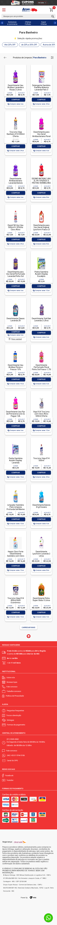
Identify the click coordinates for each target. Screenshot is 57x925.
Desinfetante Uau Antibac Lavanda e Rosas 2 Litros (15, 87)
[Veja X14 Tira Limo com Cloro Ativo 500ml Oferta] (41, 397)
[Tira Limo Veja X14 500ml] (41, 444)
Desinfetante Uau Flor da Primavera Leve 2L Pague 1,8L (15, 414)
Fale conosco (12, 687)
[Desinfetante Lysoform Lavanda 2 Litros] (41, 537)
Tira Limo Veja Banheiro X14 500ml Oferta (15, 134)
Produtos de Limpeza (22, 58)
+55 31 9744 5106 (18, 755)
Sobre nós (11, 677)
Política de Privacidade (15, 696)
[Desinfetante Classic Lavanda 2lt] (15, 304)
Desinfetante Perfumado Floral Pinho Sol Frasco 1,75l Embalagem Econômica (41, 369)
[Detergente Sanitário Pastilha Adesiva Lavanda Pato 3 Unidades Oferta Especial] (41, 71)
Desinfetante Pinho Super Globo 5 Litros (41, 599)
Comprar (15, 100)
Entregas (10, 720)
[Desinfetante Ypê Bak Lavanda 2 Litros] (41, 304)
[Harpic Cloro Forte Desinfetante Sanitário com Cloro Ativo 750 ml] (15, 537)
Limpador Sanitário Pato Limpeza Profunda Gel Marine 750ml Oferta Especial (16, 509)
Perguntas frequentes (15, 710)
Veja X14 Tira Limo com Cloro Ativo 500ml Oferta (41, 414)
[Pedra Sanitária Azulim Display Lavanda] (15, 444)
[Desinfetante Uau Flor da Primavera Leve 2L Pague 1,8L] (15, 397)
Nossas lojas (12, 682)
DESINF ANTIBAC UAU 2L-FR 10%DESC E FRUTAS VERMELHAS (41, 180)
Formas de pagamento (16, 725)
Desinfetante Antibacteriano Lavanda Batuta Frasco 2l (16, 181)
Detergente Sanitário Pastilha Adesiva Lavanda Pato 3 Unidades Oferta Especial (41, 89)
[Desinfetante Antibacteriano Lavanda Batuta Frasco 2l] (15, 164)
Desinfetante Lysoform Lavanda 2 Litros (41, 553)
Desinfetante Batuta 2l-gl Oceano (41, 506)
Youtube (10, 780)
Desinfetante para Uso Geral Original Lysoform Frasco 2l (41, 227)
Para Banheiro (39, 58)
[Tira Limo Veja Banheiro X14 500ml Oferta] (15, 117)
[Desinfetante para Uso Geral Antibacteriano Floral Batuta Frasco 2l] (41, 117)
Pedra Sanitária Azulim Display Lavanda (15, 460)
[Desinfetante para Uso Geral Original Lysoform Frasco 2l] (41, 210)
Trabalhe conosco (14, 691)
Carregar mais (28, 627)
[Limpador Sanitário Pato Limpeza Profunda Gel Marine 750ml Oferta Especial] (15, 490)
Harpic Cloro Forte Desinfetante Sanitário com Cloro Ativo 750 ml (15, 554)
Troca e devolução (13, 715)
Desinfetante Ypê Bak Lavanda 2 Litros (41, 319)
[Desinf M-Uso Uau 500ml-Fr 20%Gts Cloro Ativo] (15, 210)
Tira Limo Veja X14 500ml (41, 459)
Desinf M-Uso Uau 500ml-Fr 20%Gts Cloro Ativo (15, 227)
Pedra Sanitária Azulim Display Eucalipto (41, 274)
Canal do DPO (12, 760)
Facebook (9, 775)
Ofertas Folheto (28, 23)
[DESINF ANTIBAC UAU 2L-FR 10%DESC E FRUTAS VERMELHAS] (41, 164)
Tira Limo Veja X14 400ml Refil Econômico (15, 600)
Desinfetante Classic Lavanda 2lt (16, 319)
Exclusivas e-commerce (12, 23)
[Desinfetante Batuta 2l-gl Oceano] (41, 490)
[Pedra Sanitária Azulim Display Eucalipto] (41, 257)
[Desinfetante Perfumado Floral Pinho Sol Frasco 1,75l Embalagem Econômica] (41, 350)
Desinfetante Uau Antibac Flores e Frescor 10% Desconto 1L (15, 368)
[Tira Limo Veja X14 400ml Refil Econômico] (15, 583)
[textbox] (28, 16)
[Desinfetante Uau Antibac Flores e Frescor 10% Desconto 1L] (15, 350)
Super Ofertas (44, 23)
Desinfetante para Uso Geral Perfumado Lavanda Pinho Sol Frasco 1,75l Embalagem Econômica (15, 277)
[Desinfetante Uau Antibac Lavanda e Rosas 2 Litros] (15, 71)
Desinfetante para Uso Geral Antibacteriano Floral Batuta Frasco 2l (41, 135)
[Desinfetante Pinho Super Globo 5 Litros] (41, 583)
